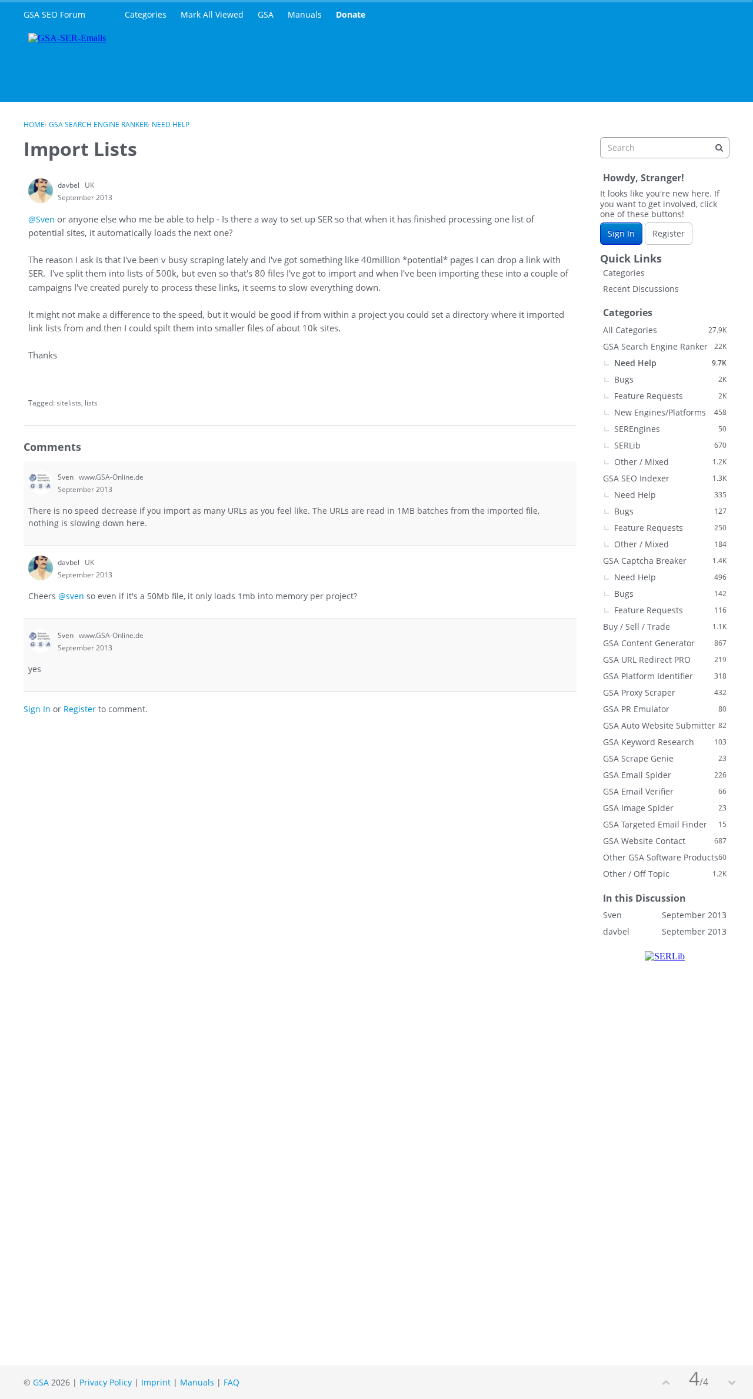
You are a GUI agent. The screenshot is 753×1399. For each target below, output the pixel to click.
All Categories (665, 329)
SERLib (670, 445)
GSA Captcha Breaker (665, 560)
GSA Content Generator (665, 643)
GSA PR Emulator (665, 709)
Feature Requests (670, 395)
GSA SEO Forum (54, 14)
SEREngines (670, 428)
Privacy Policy (105, 1382)
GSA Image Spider (665, 807)
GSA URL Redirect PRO (665, 659)
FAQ (231, 1382)
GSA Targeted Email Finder (665, 824)
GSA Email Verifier (665, 791)
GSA (266, 14)
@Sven (41, 219)
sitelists (68, 403)
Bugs (670, 379)
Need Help (670, 362)
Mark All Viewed (212, 14)
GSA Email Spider (665, 774)
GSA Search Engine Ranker (665, 346)
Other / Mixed (670, 461)
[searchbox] (664, 147)
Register (80, 709)
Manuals (305, 14)
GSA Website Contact (665, 840)
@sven (71, 596)
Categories (145, 14)
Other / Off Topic (665, 873)
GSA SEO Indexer (665, 478)
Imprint (156, 1382)
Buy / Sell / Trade (665, 626)
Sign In (37, 709)
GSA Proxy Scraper (665, 692)
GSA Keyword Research (665, 741)
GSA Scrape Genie (665, 758)
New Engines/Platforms (670, 412)
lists (91, 403)
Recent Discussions (641, 288)
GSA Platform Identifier (665, 676)
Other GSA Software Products (665, 857)
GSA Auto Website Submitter (665, 725)
